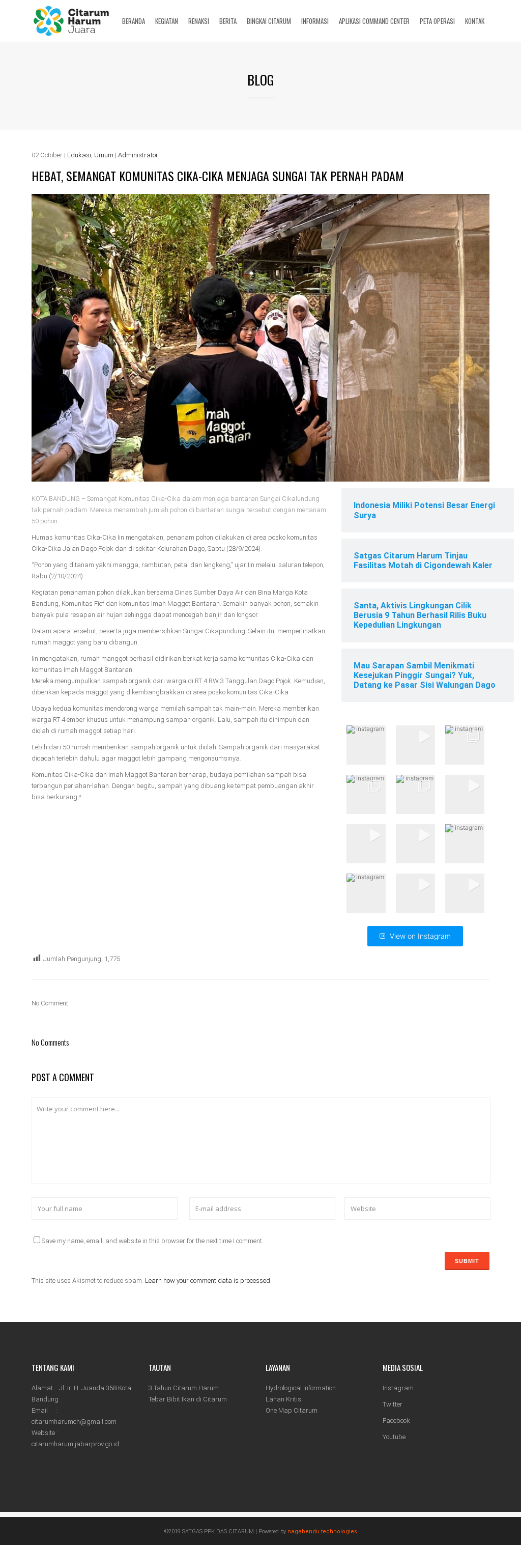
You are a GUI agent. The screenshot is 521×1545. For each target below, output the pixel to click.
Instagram (398, 1388)
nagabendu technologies (322, 1531)
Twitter (392, 1404)
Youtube (394, 1437)
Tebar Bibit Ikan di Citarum (188, 1399)
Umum (103, 155)
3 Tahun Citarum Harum (184, 1388)
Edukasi (79, 155)
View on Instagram (420, 936)
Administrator (138, 155)
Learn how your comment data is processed (207, 1280)
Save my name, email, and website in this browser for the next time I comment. (153, 1241)
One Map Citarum (291, 1410)
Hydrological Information (301, 1388)
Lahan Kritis (283, 1399)
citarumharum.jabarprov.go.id (75, 1444)
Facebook (396, 1420)
